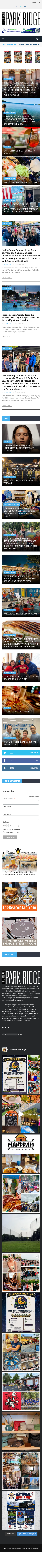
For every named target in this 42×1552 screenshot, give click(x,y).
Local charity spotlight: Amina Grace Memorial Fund (21, 677)
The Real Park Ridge (18, 1548)
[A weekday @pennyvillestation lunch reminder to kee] (21, 1114)
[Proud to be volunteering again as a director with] (21, 1391)
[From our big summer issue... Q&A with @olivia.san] (21, 1272)
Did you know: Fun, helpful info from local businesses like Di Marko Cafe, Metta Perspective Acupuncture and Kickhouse (21, 642)
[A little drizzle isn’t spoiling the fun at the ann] (21, 1193)
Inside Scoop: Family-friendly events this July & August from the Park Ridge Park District (20, 317)
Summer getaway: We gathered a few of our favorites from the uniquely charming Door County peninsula (20, 120)
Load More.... (9, 954)
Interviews (7, 441)
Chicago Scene (8, 79)
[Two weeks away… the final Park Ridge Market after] (21, 1312)
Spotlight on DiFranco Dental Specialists (20, 743)
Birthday (6, 822)
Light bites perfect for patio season (19, 152)
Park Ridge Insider (9, 178)
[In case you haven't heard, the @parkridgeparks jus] (21, 1233)
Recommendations (9, 535)
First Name (7, 807)
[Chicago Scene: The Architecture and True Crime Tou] (21, 1471)
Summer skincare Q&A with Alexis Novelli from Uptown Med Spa (19, 448)
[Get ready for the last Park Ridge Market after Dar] (21, 1074)
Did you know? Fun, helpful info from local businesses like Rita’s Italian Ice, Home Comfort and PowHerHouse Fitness (21, 208)
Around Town (7, 223)
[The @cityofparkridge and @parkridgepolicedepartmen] (21, 1510)
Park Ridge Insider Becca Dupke (20, 613)
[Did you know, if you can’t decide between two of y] (21, 1352)
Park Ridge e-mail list (12, 832)
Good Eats (7, 147)
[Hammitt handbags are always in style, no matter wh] (21, 1431)
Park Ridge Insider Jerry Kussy (20, 182)
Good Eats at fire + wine (16, 711)
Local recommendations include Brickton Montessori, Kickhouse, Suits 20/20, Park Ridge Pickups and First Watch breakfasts (20, 544)
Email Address (9, 799)
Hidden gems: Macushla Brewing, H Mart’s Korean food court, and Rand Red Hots (20, 578)
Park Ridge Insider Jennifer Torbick (18, 481)
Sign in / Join (36, 2)
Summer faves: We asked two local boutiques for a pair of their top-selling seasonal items (19, 512)
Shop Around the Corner (11, 504)
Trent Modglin (8, 264)
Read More (6, 277)
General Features (9, 113)
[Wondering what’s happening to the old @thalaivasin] (21, 1153)
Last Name (7, 814)
